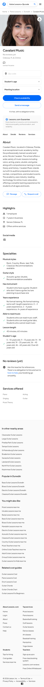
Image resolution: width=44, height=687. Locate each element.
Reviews (22, 134)
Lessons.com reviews (31, 664)
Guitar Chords (7, 586)
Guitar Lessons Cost (9, 574)
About (5, 134)
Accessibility (21, 681)
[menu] (4, 4)
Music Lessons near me (10, 507)
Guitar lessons (28, 627)
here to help (13, 373)
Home (4, 11)
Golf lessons (27, 623)
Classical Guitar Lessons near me (14, 538)
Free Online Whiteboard (32, 668)
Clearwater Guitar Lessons (12, 435)
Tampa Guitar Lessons (10, 446)
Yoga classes (28, 646)
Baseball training (29, 638)
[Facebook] (4, 239)
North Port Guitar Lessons (11, 466)
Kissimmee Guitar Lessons (12, 469)
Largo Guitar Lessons (10, 439)
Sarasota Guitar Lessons (11, 458)
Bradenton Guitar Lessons (12, 454)
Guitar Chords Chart (9, 589)
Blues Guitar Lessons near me (13, 522)
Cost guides (7, 658)
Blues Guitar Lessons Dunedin (13, 486)
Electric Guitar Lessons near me (14, 530)
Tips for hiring (8, 654)
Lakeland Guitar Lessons (11, 462)
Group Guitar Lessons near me (13, 557)
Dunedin (27, 11)
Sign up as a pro (28, 654)
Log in (5, 615)
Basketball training (30, 619)
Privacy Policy (8, 681)
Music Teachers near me (11, 546)
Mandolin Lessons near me (12, 526)
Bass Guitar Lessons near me (13, 519)
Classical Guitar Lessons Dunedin (14, 494)
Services (31, 134)
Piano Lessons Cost (9, 578)
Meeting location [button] (11, 89)
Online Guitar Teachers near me (14, 549)
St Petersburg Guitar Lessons (13, 450)
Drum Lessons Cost (9, 582)
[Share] (39, 19)
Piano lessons (28, 615)
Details (13, 134)
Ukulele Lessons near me (11, 511)
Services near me (9, 662)
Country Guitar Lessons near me (14, 542)
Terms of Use (25, 678)
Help (4, 631)
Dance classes (28, 631)
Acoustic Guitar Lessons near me (14, 534)
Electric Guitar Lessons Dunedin (14, 490)
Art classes (27, 634)
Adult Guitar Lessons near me (13, 553)
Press (5, 623)
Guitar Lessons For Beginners (13, 593)
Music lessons (28, 611)
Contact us (7, 627)
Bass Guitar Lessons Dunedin (13, 482)
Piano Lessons (15, 11)
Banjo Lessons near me (10, 515)
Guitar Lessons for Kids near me (14, 561)
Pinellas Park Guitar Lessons (12, 442)
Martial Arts (27, 642)
